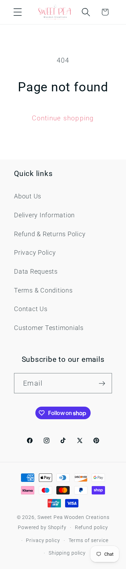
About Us (27, 196)
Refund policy (91, 527)
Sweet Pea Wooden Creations (73, 517)
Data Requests (36, 271)
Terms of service (88, 540)
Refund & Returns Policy (49, 234)
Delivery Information (44, 215)
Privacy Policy (35, 252)
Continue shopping (63, 118)
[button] (17, 12)
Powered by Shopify (42, 527)
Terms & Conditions (43, 290)
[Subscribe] (102, 383)
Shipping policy (67, 553)
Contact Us (31, 308)
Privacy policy (43, 540)
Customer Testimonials (49, 327)
